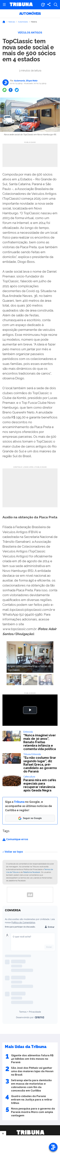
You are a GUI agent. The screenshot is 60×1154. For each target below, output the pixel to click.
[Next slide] (53, 657)
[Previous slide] (7, 657)
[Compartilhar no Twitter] (17, 90)
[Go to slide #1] (14, 679)
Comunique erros (17, 839)
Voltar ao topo (14, 851)
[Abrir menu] (4, 5)
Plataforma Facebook (31, 872)
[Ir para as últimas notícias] (43, 4)
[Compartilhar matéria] (48, 4)
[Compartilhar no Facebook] (11, 90)
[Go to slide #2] (30, 679)
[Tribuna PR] (30, 1132)
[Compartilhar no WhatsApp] (4, 90)
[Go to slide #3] (46, 679)
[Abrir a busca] (56, 5)
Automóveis (30, 14)
